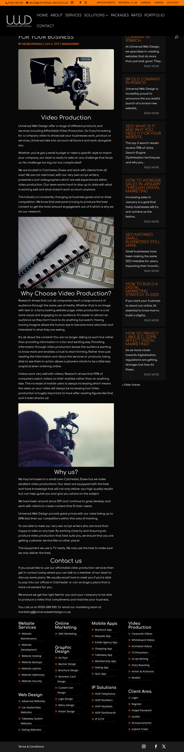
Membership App (105, 661)
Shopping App (103, 648)
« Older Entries (131, 384)
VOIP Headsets (103, 706)
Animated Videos (142, 646)
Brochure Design (68, 670)
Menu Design (66, 705)
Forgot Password (141, 710)
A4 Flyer (63, 657)
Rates (136, 15)
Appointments (106, 3)
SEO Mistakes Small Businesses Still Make (143, 240)
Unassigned (70, 44)
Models (136, 677)
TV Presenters (140, 652)
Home (42, 15)
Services (73, 15)
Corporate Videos (142, 633)
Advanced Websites (33, 701)
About (56, 15)
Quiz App (100, 673)
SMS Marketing (67, 633)
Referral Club (127, 3)
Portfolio (154, 15)
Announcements (141, 723)
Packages (120, 15)
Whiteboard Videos (143, 640)
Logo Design (65, 698)
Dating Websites (31, 729)
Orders (159, 3)
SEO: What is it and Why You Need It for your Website (143, 131)
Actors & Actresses (143, 671)
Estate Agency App (106, 642)
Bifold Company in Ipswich (143, 81)
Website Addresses (33, 674)
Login (135, 697)
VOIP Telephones (105, 693)
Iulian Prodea (32, 44)
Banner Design (67, 664)
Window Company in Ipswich (138, 37)
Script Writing (140, 658)
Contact (45, 26)
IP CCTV (99, 719)
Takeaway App (103, 655)
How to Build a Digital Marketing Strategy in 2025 (142, 289)
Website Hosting (31, 656)
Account (173, 3)
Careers (146, 3)
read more (151, 66)
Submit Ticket (140, 729)
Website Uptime (31, 668)
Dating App (102, 667)
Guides (136, 716)
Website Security (32, 681)
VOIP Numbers (104, 700)
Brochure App (103, 629)
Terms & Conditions (31, 746)
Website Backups (32, 662)
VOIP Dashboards (105, 712)
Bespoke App (103, 636)
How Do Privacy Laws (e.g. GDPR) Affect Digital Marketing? (142, 338)
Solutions (94, 15)
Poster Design (66, 711)
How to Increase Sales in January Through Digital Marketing (143, 185)
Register (137, 704)
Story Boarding (141, 665)
